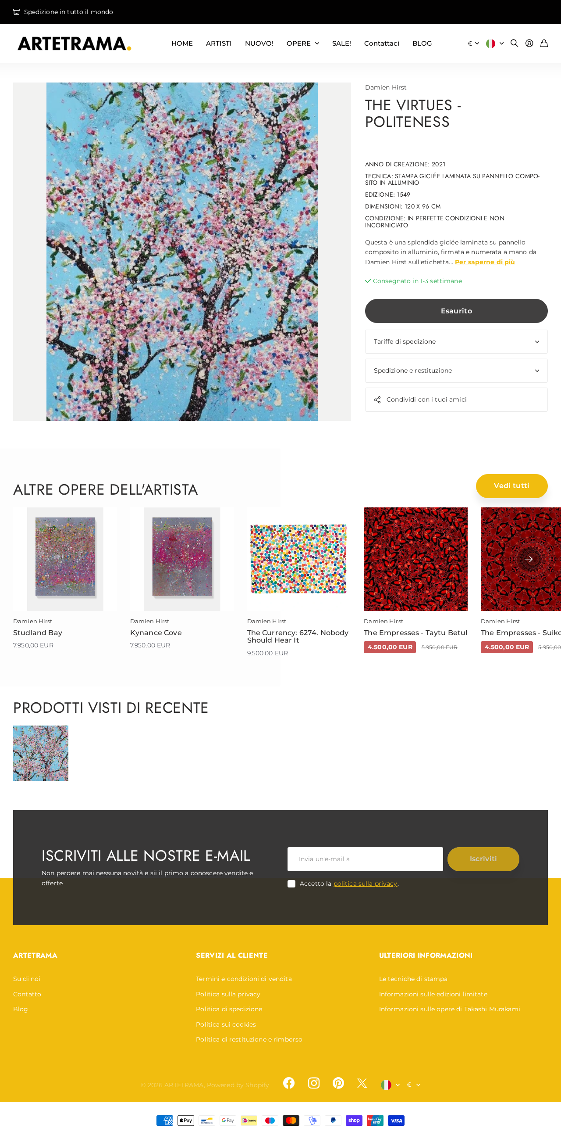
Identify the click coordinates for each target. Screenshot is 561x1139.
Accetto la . (349, 883)
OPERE (299, 43)
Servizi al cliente (232, 955)
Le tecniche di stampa (413, 979)
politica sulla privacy (366, 883)
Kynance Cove (156, 633)
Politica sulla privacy (228, 994)
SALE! (341, 43)
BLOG (422, 43)
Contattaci (381, 43)
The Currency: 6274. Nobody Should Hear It (298, 637)
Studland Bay (37, 633)
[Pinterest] (338, 1083)
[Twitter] (362, 1083)
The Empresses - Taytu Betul (415, 633)
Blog (20, 1009)
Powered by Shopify (238, 1085)
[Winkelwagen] (544, 43)
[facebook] (289, 1083)
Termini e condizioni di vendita (243, 979)
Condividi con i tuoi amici (427, 399)
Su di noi (26, 979)
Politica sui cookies (226, 1024)
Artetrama (35, 955)
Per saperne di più (485, 262)
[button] (529, 559)
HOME (182, 43)
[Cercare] (514, 43)
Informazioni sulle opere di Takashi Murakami (449, 1009)
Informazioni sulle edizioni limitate (433, 994)
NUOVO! (259, 43)
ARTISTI (219, 43)
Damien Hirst (386, 87)
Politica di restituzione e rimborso (249, 1039)
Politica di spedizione (229, 1009)
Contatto (27, 994)
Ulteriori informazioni (426, 955)
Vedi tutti (511, 485)
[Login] (529, 43)
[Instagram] (313, 1083)
